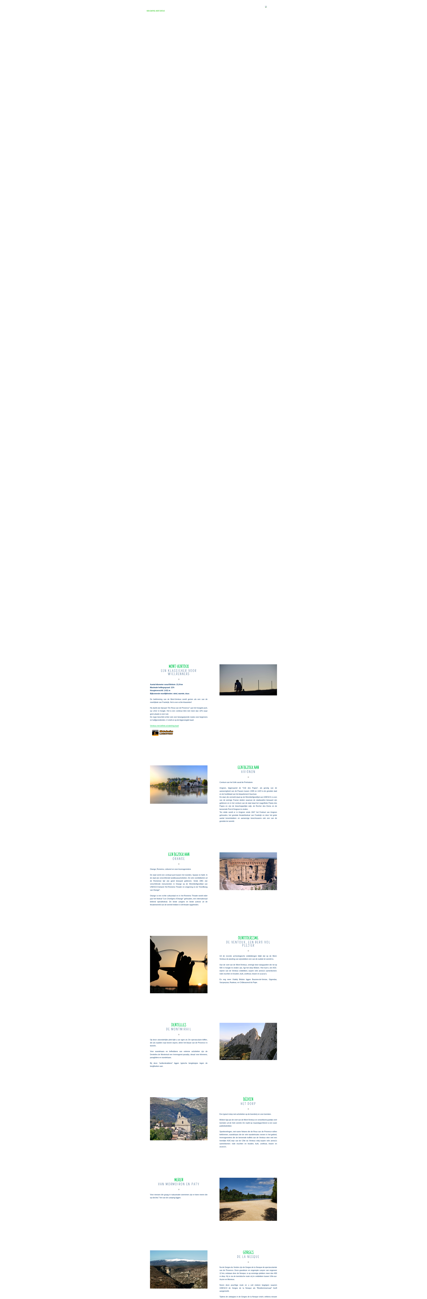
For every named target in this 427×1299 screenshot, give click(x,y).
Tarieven (215, 7)
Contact (256, 7)
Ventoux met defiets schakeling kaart (164, 726)
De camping (201, 7)
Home (189, 7)
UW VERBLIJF (242, 7)
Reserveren (228, 7)
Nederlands (273, 7)
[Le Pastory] (159, 7)
